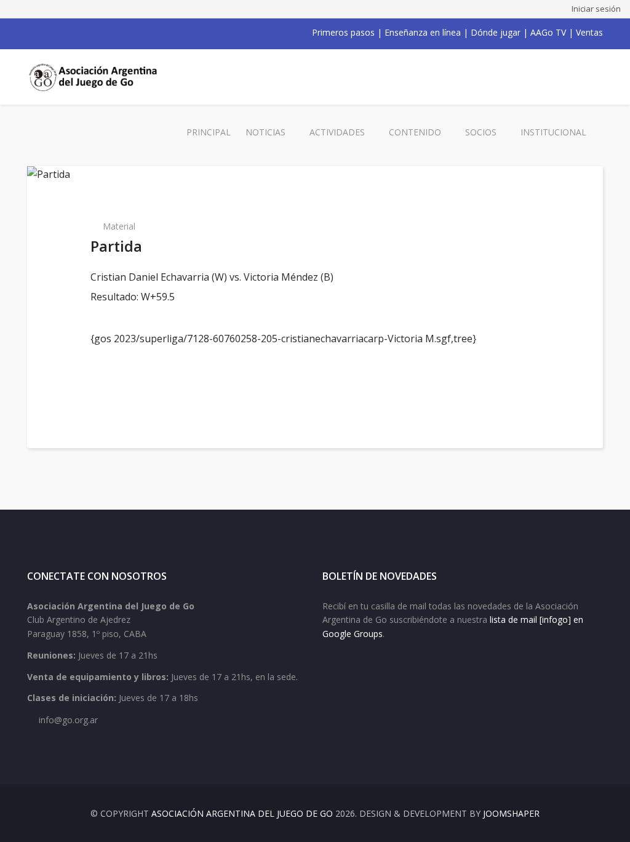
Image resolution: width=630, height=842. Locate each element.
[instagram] (80, 32)
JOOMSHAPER (511, 813)
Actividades (337, 132)
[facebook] (32, 32)
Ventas (589, 32)
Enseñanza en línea (423, 32)
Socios (480, 132)
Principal (208, 132)
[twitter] (48, 32)
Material (119, 226)
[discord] (112, 32)
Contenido (415, 132)
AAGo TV (548, 32)
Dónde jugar (495, 32)
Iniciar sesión (596, 8)
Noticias (265, 132)
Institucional (553, 132)
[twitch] (96, 32)
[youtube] (64, 32)
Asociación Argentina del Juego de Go (242, 813)
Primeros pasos (343, 32)
